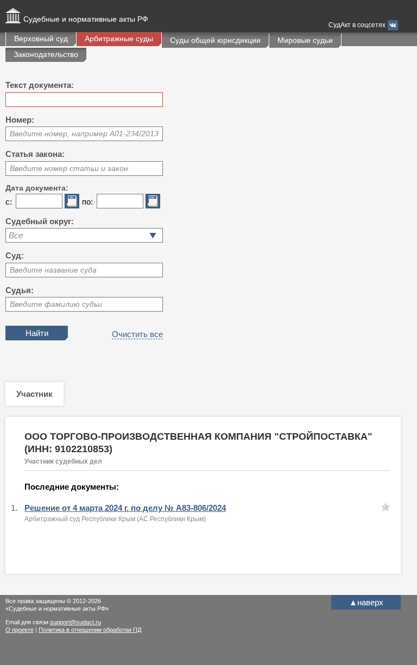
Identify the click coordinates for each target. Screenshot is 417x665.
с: (8, 201)
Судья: (19, 290)
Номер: (19, 119)
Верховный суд (41, 38)
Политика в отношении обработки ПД (90, 629)
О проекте (19, 629)
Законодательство (46, 54)
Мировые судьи (305, 40)
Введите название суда (53, 269)
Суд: (14, 255)
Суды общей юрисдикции (215, 40)
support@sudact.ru (75, 622)
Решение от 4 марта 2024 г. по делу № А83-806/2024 (125, 507)
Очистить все (137, 334)
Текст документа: (39, 85)
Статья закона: (35, 154)
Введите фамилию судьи (56, 304)
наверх (366, 602)
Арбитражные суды (119, 38)
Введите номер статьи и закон (69, 168)
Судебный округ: (39, 221)
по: (87, 201)
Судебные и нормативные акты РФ (85, 19)
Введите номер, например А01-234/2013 (84, 133)
